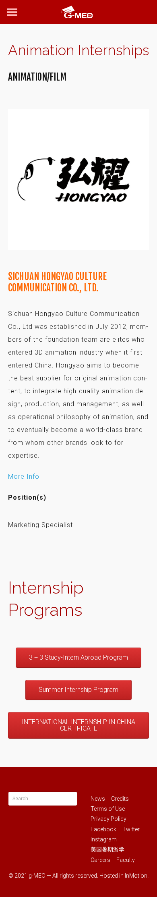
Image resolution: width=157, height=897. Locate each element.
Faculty (125, 860)
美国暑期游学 (107, 849)
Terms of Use (108, 809)
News (98, 798)
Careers (100, 860)
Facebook (103, 829)
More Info (23, 476)
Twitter (131, 829)
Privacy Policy (108, 819)
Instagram (104, 839)
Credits (120, 798)
